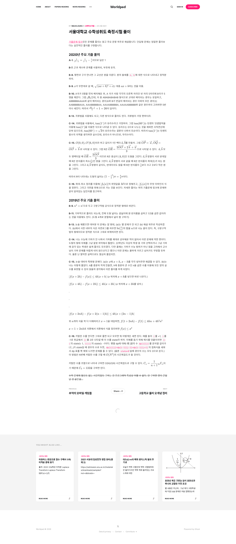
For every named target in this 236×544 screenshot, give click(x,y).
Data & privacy (105, 531)
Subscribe (193, 7)
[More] (90, 7)
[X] (118, 526)
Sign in (180, 7)
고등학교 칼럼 (89, 26)
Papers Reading (62, 7)
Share (117, 391)
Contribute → (131, 531)
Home (38, 7)
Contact (118, 531)
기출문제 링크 (76, 41)
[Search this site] (172, 7)
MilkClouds (77, 26)
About (48, 7)
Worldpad (118, 6)
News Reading (79, 7)
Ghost (197, 529)
